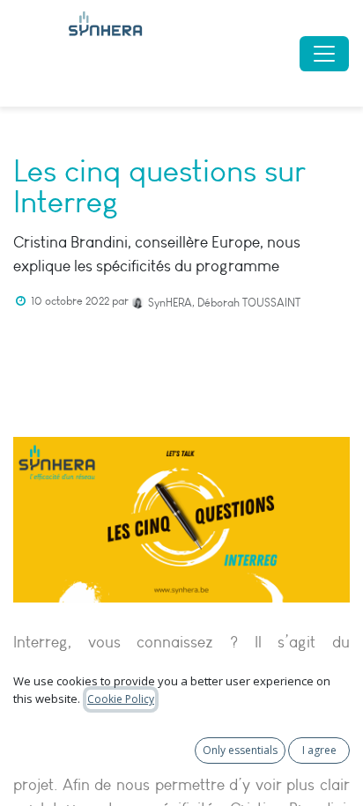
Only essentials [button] (240, 750)
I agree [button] (319, 750)
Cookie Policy (120, 698)
